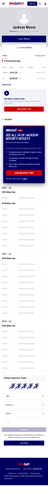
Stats (4, 55)
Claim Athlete (24, 39)
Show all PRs (6, 85)
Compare (24, 429)
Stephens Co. (14, 31)
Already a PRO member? (16, 179)
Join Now (24, 443)
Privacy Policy (23, 473)
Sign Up (32, 4)
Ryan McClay (37, 469)
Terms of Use (35, 473)
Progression (40, 55)
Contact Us (12, 473)
